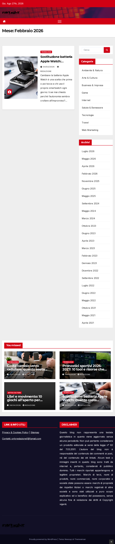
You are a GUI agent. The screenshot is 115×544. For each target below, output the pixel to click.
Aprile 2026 (88, 166)
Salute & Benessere (92, 107)
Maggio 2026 (89, 158)
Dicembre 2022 (90, 270)
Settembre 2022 (90, 278)
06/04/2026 (15, 405)
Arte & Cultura (89, 77)
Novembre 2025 (90, 181)
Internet (86, 100)
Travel (85, 122)
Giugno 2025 (89, 188)
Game (85, 92)
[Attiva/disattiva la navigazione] (59, 21)
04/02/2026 (49, 67)
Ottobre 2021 (89, 307)
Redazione (30, 374)
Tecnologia (46, 52)
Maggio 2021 (88, 315)
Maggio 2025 (89, 196)
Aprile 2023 (88, 240)
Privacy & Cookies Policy (15, 432)
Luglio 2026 (88, 151)
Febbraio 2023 (89, 255)
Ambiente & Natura (92, 70)
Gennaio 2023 (89, 263)
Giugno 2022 (89, 293)
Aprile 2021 (88, 322)
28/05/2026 (70, 374)
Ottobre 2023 (89, 225)
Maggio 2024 (89, 211)
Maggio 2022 (89, 300)
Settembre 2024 (90, 203)
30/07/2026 (15, 374)
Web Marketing (90, 130)
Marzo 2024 (88, 218)
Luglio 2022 (88, 285)
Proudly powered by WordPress (43, 539)
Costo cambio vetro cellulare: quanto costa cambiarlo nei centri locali (28, 369)
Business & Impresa (92, 85)
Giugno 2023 (89, 233)
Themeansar (80, 539)
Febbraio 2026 (90, 173)
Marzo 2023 (88, 248)
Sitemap (35, 432)
